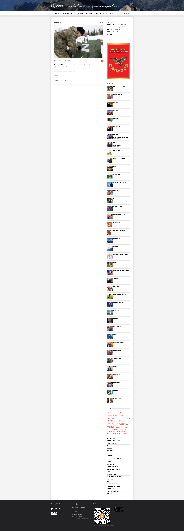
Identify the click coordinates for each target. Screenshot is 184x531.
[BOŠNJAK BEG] (110, 240)
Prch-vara (89, 13)
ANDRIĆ (121, 413)
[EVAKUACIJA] (110, 312)
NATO (117, 423)
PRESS (118, 425)
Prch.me (56, 75)
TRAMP (121, 429)
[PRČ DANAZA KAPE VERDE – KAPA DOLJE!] (110, 136)
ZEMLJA (73, 80)
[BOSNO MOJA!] (110, 384)
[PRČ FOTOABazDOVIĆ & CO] (110, 144)
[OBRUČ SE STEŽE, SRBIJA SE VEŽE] (110, 272)
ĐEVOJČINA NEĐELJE (118, 433)
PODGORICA (114, 425)
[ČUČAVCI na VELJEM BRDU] (110, 296)
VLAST (117, 431)
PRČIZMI (110, 427)
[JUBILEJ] (110, 336)
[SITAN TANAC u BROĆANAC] (110, 184)
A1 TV (118, 411)
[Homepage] (58, 5)
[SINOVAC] (110, 248)
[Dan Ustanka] (110, 120)
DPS (114, 418)
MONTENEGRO (111, 423)
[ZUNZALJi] (110, 112)
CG (108, 415)
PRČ (121, 425)
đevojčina (126, 433)
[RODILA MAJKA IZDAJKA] (110, 216)
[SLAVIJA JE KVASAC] (110, 208)
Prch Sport (122, 13)
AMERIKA (112, 413)
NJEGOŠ (123, 423)
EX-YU (119, 418)
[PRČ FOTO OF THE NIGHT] (110, 88)
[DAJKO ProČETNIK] (110, 96)
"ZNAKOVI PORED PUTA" (112, 411)
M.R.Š (127, 418)
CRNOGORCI (65, 80)
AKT (121, 411)
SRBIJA (116, 429)
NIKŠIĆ (119, 423)
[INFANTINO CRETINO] (110, 152)
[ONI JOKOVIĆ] (110, 376)
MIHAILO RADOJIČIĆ (114, 421)
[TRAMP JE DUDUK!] (110, 360)
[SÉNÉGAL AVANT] (110, 176)
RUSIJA (127, 427)
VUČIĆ (120, 431)
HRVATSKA (122, 418)
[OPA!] (110, 200)
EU (116, 418)
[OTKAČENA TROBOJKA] (110, 344)
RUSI (69, 80)
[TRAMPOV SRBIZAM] (110, 280)
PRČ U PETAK (122, 427)
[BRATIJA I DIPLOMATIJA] (110, 160)
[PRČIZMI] (110, 320)
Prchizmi (105, 13)
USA (124, 429)
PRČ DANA (125, 425)
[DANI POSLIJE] (110, 192)
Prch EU (73, 13)
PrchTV (130, 13)
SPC (108, 429)
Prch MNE (58, 13)
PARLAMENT (109, 425)
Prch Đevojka (113, 13)
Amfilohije (116, 413)
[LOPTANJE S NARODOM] (110, 232)
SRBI (112, 429)
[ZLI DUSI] (78, 41)
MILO (123, 421)
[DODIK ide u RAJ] (110, 328)
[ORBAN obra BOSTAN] (110, 304)
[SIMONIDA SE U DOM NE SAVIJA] (110, 256)
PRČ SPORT (116, 427)
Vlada (114, 431)
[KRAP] (110, 168)
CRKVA (110, 415)
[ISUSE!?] (110, 264)
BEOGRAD (126, 413)
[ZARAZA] (110, 368)
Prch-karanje (97, 13)
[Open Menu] (132, 5)
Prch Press (81, 13)
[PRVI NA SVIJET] (110, 352)
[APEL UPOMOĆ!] (110, 400)
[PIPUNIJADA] (110, 288)
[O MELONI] (110, 104)
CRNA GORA (60, 80)
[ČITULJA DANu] (110, 224)
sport (110, 429)
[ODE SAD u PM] (110, 128)
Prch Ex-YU (66, 13)
